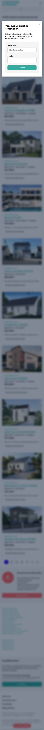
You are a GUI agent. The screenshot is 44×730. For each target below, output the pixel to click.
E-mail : (10, 56)
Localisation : (12, 45)
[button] (39, 23)
